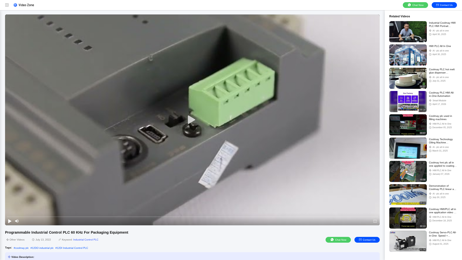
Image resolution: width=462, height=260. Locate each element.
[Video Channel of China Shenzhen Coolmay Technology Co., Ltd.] (23, 5)
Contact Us (446, 5)
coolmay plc (22, 247)
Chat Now (418, 5)
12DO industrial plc (43, 247)
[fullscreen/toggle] (375, 221)
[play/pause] (9, 221)
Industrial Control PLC (85, 239)
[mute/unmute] (17, 221)
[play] (192, 119)
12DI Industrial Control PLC (72, 247)
